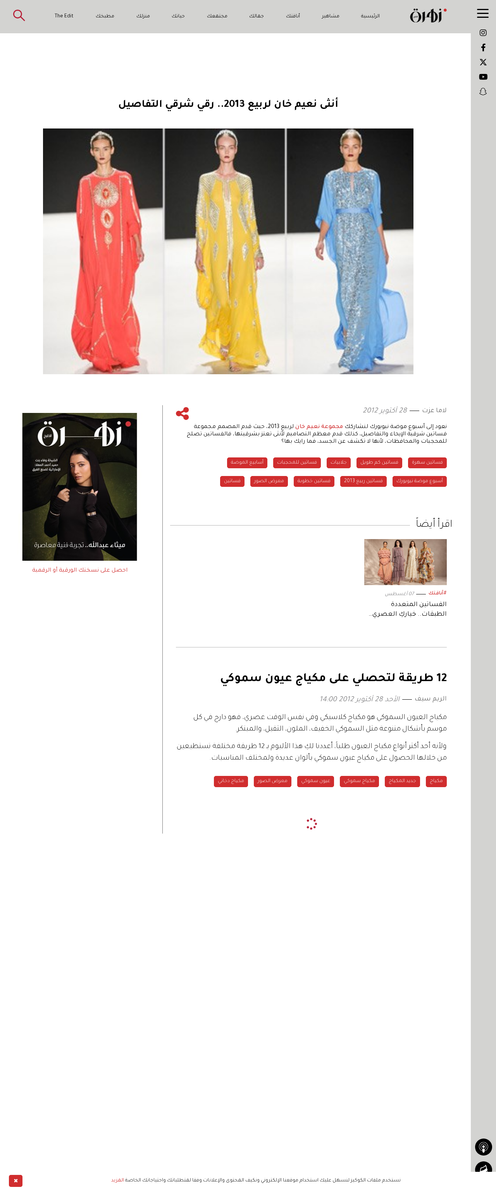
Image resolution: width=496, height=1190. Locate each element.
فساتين (232, 481)
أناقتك (293, 16)
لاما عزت (434, 411)
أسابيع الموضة (247, 463)
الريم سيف (431, 699)
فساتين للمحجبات (297, 463)
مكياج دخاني (231, 781)
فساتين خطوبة (314, 481)
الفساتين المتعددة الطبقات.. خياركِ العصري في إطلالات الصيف (409, 610)
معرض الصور (269, 481)
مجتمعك (217, 16)
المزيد (117, 1180)
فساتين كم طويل (379, 463)
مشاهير (330, 16)
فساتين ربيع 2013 (363, 481)
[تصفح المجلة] (483, 1169)
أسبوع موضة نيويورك (419, 481)
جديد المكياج (402, 781)
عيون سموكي (315, 781)
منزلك (143, 16)
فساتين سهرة (427, 463)
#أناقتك (438, 593)
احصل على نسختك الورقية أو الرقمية (79, 571)
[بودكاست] (483, 1147)
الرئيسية (370, 16)
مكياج (436, 781)
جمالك (256, 16)
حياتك (178, 16)
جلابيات (339, 463)
